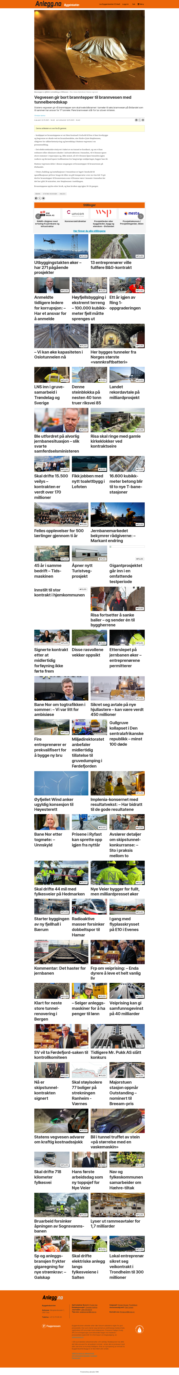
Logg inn (125, 4)
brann (37, 194)
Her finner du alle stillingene (89, 231)
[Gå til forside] (48, 4)
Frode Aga (93, 1305)
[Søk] (133, 4)
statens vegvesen (50, 194)
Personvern (76, 1358)
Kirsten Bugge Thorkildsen (127, 1305)
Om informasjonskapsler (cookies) (84, 1356)
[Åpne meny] (141, 4)
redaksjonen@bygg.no (88, 1312)
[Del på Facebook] (136, 120)
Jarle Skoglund (86, 1310)
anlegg (62, 194)
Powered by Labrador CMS (89, 1372)
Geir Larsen (129, 1307)
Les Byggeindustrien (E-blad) (109, 4)
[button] (38, 216)
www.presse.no (77, 1337)
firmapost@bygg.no (127, 1312)
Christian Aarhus (91, 1307)
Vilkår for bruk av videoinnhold (83, 1353)
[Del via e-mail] (143, 120)
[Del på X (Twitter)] (139, 120)
